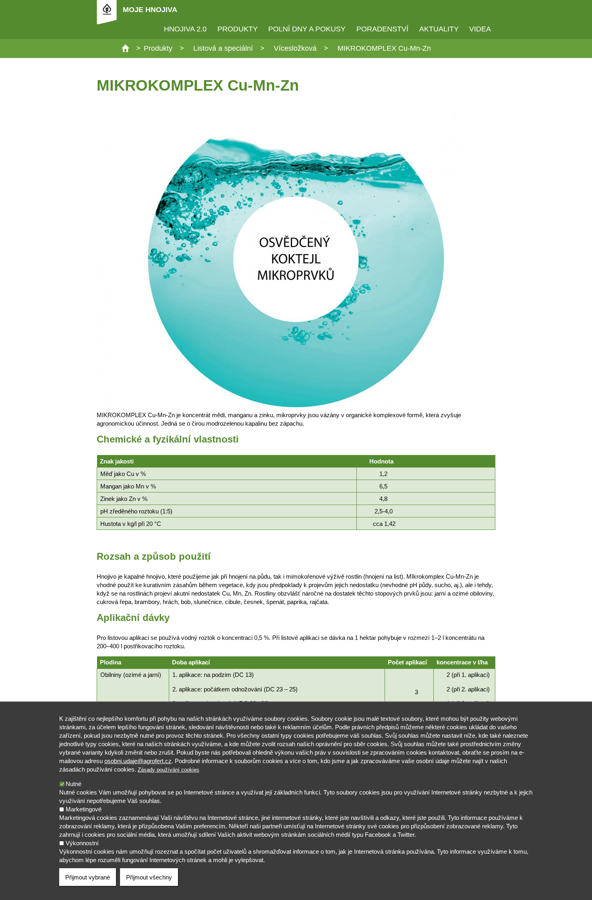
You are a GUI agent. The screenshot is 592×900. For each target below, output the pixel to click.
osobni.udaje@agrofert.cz (138, 760)
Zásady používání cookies (168, 770)
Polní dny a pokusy (307, 29)
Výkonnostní (82, 843)
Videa (480, 29)
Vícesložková (295, 48)
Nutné (73, 783)
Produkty (237, 29)
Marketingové (83, 809)
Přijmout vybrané (87, 877)
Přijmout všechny (149, 877)
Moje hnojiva (150, 10)
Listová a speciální (223, 48)
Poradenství (382, 29)
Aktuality (439, 29)
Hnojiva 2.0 (185, 29)
